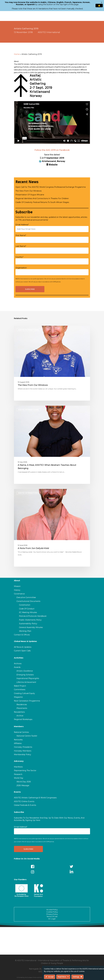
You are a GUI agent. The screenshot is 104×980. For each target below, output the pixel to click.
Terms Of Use (52, 916)
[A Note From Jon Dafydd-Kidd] (52, 528)
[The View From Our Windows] (52, 363)
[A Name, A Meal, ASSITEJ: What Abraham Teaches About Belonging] (52, 445)
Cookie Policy (52, 912)
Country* (19, 257)
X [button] (101, 2)
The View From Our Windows (28, 191)
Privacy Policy (52, 914)
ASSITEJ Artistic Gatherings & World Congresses (35, 798)
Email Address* (22, 224)
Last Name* (20, 246)
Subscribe (19, 812)
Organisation (21, 268)
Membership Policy (22, 754)
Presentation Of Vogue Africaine (29, 195)
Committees (19, 689)
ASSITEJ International (49, 32)
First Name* (20, 235)
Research (18, 774)
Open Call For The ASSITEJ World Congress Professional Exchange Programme (50, 187)
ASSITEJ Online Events (24, 801)
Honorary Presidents (23, 747)
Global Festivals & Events (25, 805)
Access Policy (52, 910)
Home (17, 54)
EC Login (52, 919)
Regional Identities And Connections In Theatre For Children (42, 198)
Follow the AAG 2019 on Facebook (52, 150)
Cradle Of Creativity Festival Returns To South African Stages (42, 202)
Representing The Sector (25, 770)
